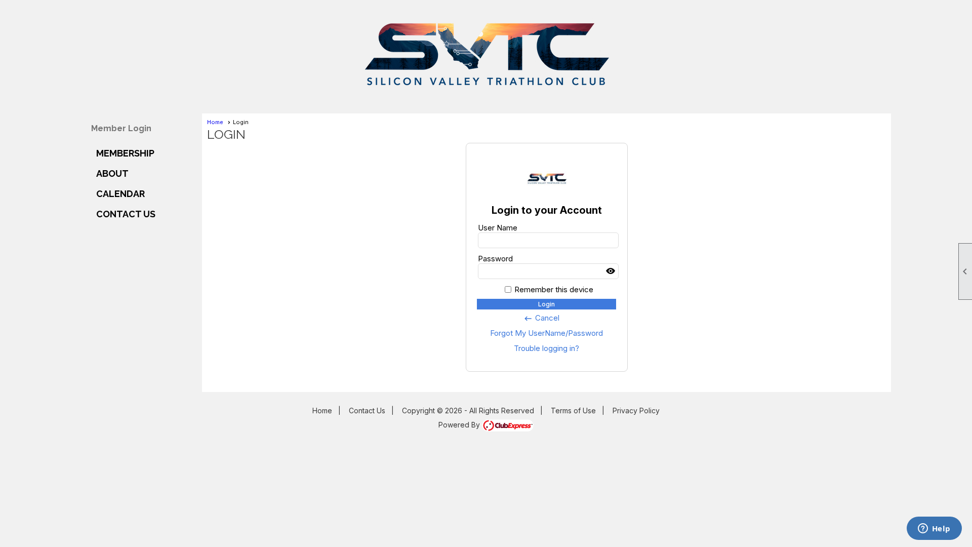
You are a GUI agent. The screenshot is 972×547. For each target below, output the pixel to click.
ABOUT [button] (112, 173)
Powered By (460, 424)
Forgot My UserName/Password (546, 333)
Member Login (121, 128)
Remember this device (553, 289)
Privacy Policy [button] (636, 410)
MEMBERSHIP (125, 153)
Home (215, 122)
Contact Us (367, 410)
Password (495, 258)
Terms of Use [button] (573, 410)
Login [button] (546, 304)
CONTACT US (125, 214)
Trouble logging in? (546, 348)
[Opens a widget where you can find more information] (934, 529)
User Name (497, 227)
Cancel (541, 318)
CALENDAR (120, 193)
